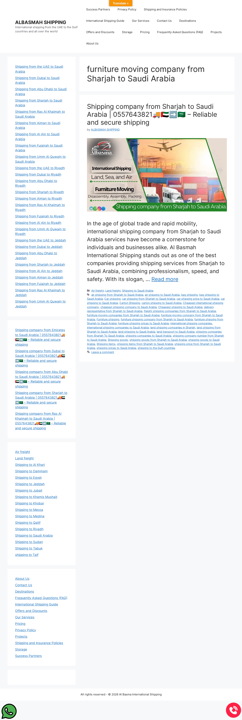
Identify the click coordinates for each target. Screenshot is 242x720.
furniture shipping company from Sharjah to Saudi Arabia (157, 319)
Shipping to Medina (29, 516)
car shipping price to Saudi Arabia (198, 298)
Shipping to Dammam (31, 471)
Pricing (145, 32)
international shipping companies (191, 323)
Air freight (97, 290)
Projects (216, 32)
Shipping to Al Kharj (30, 465)
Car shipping (112, 298)
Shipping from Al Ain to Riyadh (38, 223)
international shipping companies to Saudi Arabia (118, 327)
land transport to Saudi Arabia (176, 331)
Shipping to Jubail (28, 490)
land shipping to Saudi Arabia (136, 331)
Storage (127, 32)
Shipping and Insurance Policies (165, 9)
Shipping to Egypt (28, 477)
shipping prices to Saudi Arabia (116, 347)
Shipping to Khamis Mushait (36, 497)
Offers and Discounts (100, 32)
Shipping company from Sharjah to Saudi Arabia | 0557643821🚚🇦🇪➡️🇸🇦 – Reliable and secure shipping (152, 114)
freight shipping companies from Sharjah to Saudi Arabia (180, 311)
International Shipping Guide (105, 21)
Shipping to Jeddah (30, 484)
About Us (92, 43)
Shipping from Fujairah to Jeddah (40, 284)
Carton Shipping (129, 302)
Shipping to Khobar (29, 503)
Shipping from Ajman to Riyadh (38, 198)
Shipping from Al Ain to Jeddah (38, 271)
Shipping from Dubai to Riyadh (38, 174)
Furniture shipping (108, 319)
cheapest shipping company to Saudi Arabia (128, 307)
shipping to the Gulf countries (156, 347)
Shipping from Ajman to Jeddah (39, 277)
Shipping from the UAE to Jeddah (40, 240)
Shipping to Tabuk (29, 548)
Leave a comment (102, 352)
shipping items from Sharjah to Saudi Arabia (145, 344)
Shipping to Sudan (29, 542)
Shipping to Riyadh (29, 529)
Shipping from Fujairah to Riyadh (39, 216)
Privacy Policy (127, 9)
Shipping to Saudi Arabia (137, 290)
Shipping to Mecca (29, 510)
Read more (164, 279)
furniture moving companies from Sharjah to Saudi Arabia (123, 315)
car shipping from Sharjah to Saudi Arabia (148, 298)
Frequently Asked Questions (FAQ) (180, 32)
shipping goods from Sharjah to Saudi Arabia (158, 339)
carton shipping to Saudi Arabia (162, 302)
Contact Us (164, 21)
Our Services (140, 21)
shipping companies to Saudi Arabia (148, 335)
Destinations (187, 21)
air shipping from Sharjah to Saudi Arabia (117, 294)
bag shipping (189, 294)
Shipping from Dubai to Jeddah (38, 247)
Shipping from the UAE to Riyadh (40, 168)
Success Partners (98, 9)
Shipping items (106, 344)
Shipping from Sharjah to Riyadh (39, 192)
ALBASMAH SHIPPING (40, 22)
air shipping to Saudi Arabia (162, 294)
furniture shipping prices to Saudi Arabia (143, 323)
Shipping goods (118, 339)
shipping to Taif (26, 555)
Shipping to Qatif (27, 523)
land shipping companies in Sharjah (172, 327)
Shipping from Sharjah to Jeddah (40, 264)
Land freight (113, 290)
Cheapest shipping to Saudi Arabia (180, 307)
